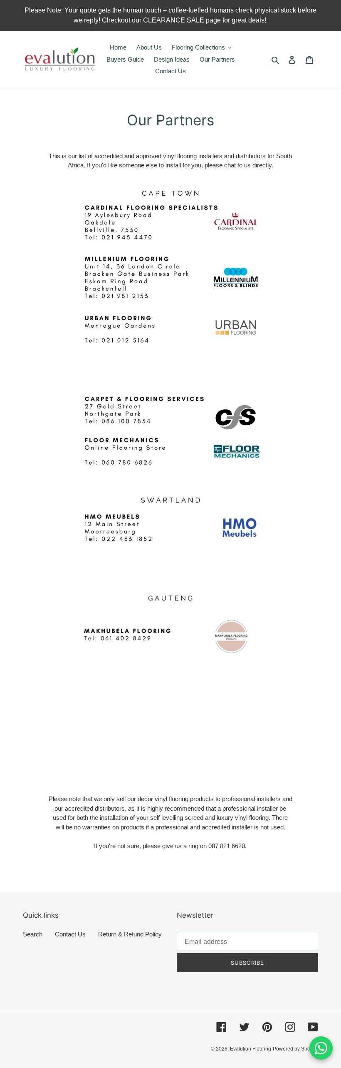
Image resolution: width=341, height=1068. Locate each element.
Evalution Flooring (250, 1049)
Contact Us (70, 934)
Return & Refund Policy (130, 934)
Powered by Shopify (295, 1049)
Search (32, 934)
